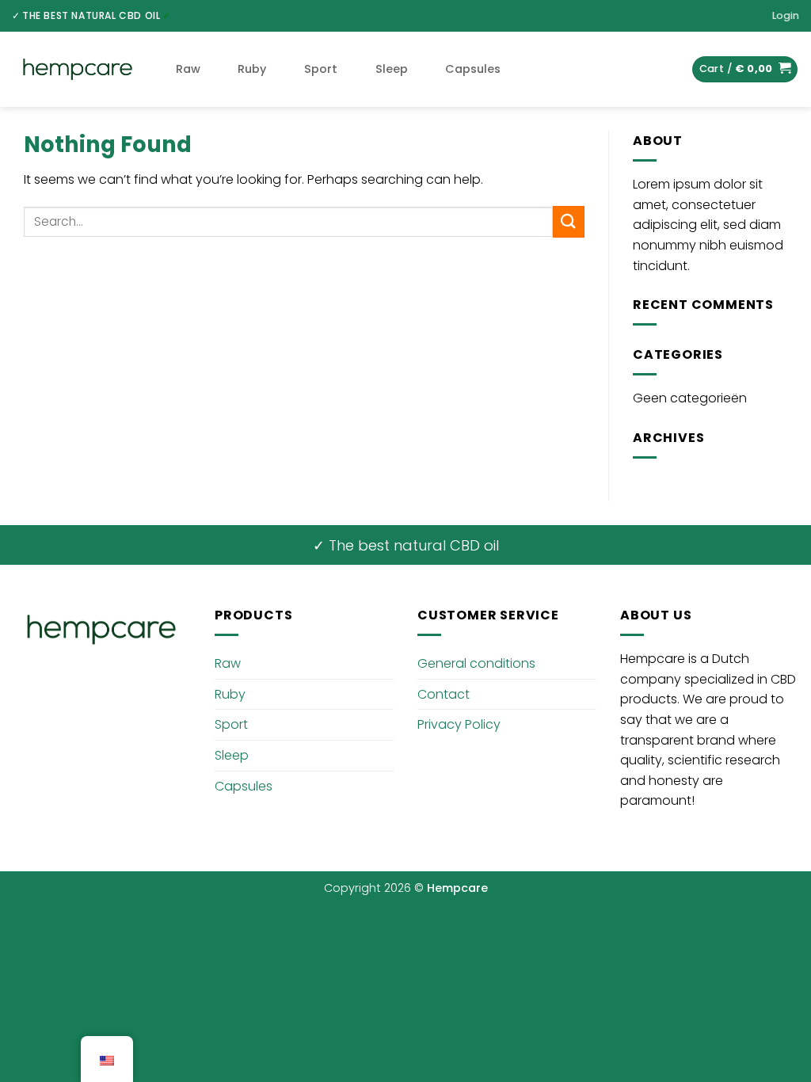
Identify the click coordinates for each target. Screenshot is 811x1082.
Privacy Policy (459, 724)
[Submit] (568, 221)
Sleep (391, 69)
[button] (785, 16)
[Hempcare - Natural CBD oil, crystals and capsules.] (77, 69)
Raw (188, 69)
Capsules (473, 69)
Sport (320, 69)
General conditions (476, 663)
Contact (443, 694)
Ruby (252, 69)
